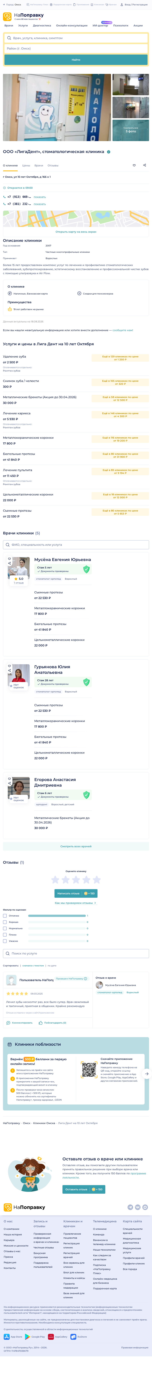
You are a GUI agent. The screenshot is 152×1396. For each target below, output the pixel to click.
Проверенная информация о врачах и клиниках (46, 1237)
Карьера (9, 1240)
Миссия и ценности (16, 1245)
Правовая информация (134, 1347)
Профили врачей (134, 1257)
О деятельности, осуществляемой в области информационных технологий (48, 1329)
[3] (76, 879)
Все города (130, 1269)
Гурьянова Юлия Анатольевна (52, 669)
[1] (55, 879)
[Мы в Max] (145, 1207)
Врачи (8, 25)
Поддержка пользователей (43, 1264)
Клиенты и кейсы (74, 1278)
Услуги (23, 25)
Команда (98, 1234)
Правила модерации (70, 1285)
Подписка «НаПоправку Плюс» (101, 1269)
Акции (138, 25)
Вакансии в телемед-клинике (104, 1242)
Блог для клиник (73, 1272)
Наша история (13, 1234)
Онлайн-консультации (71, 25)
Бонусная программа (41, 1255)
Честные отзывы (44, 1247)
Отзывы (53, 165)
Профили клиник (134, 1263)
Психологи (120, 25)
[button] (76, 38)
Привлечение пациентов (72, 1235)
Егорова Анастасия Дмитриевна (55, 782)
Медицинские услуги (132, 1250)
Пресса (8, 1256)
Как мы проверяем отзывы (74, 903)
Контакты (10, 1267)
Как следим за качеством (102, 1257)
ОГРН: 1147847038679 (16, 1350)
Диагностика (42, 25)
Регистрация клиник (71, 1245)
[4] (86, 879)
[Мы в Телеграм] (130, 1207)
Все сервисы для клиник (74, 1264)
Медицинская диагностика (132, 1240)
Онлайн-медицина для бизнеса (105, 1280)
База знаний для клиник (74, 1295)
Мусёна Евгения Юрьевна (62, 559)
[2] (65, 879)
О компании (11, 1228)
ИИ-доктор (100, 25)
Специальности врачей (133, 1230)
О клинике (100, 1228)
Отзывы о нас (12, 1251)
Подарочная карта (105, 1288)
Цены (26, 165)
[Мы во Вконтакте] (138, 1207)
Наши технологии (104, 1249)
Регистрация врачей (71, 1255)
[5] (97, 879)
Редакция (10, 1262)
